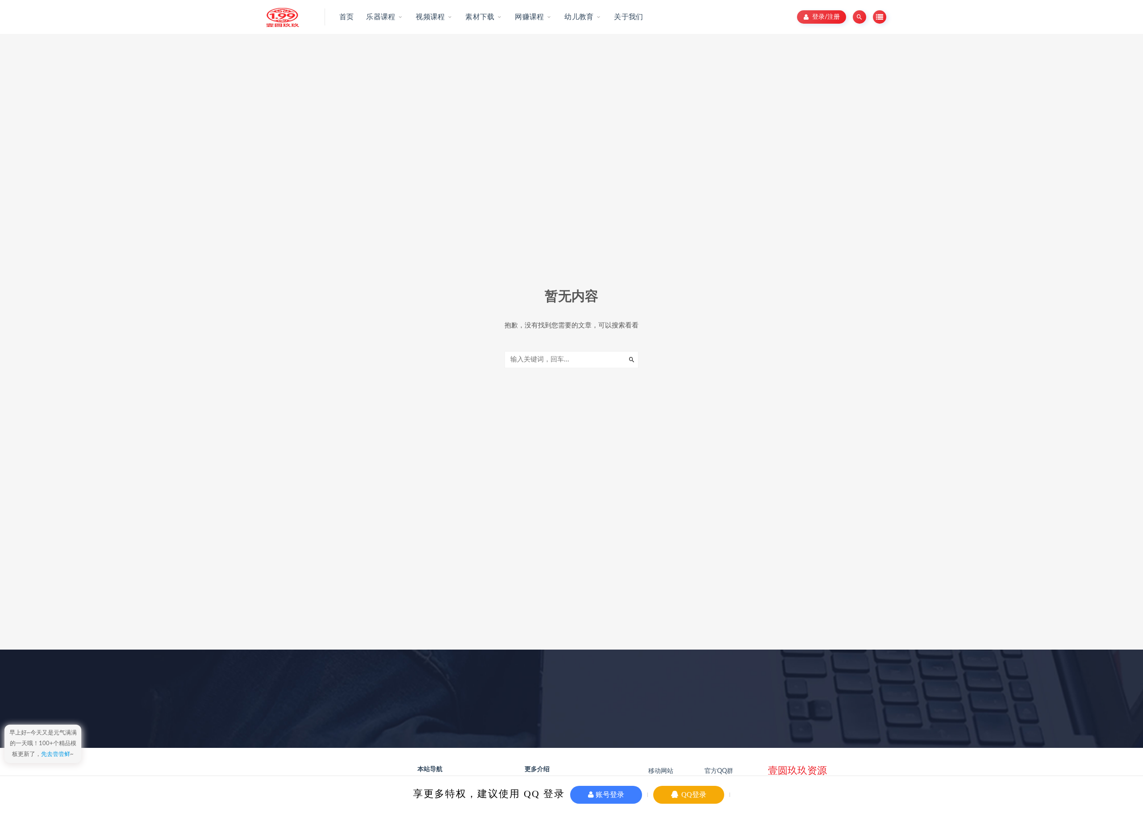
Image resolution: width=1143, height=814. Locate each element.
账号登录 (609, 794)
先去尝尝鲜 (55, 754)
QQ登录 (693, 794)
